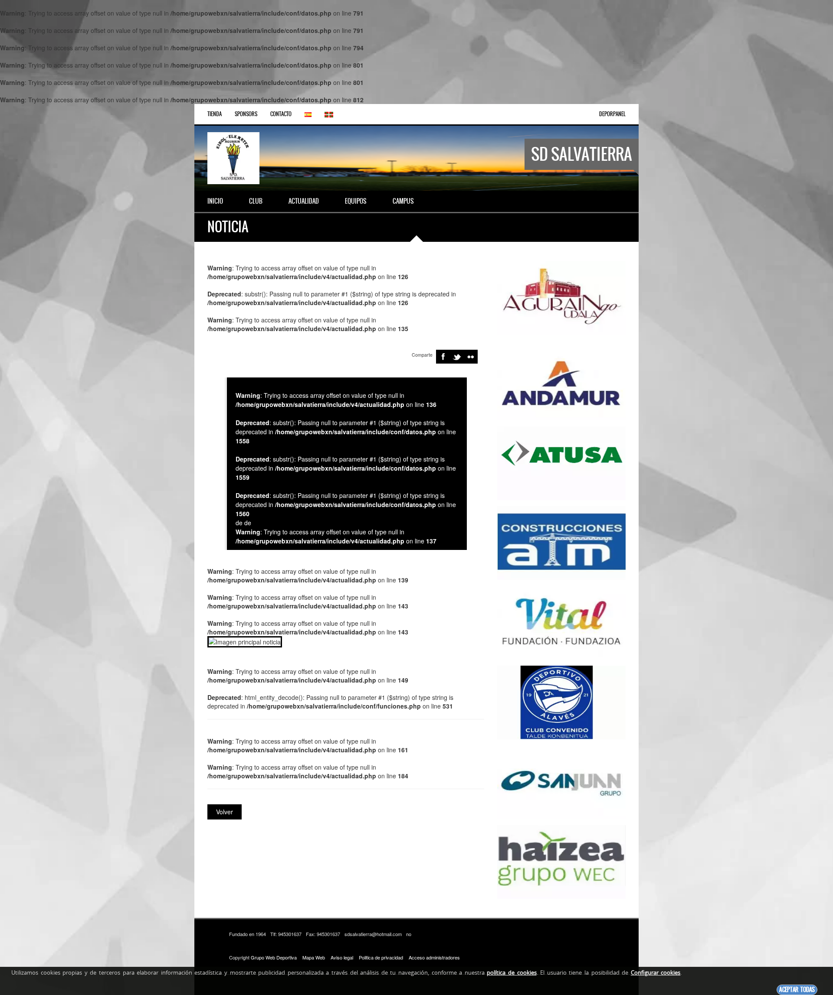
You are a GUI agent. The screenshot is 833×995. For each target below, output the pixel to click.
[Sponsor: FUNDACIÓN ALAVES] (561, 701)
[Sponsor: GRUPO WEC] (561, 861)
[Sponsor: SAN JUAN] (561, 781)
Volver (224, 811)
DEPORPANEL (612, 114)
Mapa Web (313, 957)
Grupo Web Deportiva (274, 957)
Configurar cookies (656, 972)
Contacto (281, 114)
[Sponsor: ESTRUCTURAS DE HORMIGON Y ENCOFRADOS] (561, 542)
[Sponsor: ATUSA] (561, 462)
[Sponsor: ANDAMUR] (561, 382)
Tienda (214, 114)
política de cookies (511, 972)
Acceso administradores (434, 957)
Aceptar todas (797, 989)
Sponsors (246, 114)
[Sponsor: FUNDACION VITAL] (561, 622)
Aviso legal (342, 957)
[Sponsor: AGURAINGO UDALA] (561, 297)
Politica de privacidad (381, 957)
